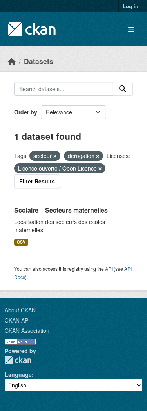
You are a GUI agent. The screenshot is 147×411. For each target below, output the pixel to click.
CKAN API (17, 320)
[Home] (12, 61)
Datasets (38, 61)
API (109, 268)
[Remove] (54, 156)
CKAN (18, 360)
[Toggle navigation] (131, 29)
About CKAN (20, 310)
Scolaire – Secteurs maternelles (61, 210)
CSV (21, 242)
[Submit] (123, 89)
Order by (25, 112)
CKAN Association (27, 330)
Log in (130, 6)
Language (18, 374)
